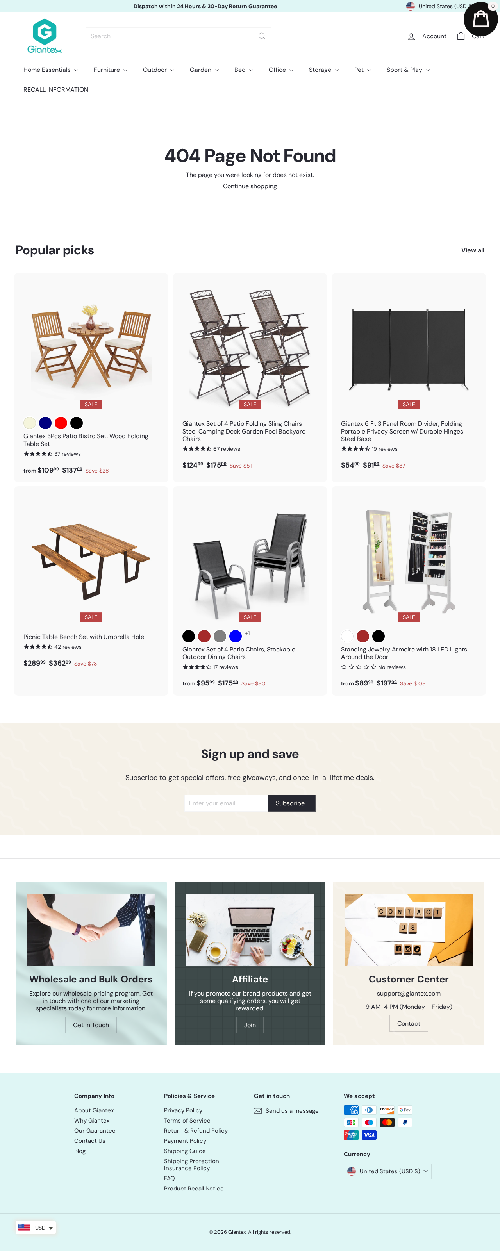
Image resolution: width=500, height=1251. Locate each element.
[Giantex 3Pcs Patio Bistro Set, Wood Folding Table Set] (91, 377)
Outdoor (155, 70)
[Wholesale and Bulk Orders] (91, 930)
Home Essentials (47, 70)
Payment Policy (185, 1141)
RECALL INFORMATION (55, 90)
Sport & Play (405, 70)
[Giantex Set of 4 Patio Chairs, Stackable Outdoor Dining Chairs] (250, 591)
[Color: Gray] (220, 636)
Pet (359, 70)
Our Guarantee (95, 1131)
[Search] (262, 36)
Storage (321, 70)
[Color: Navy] (45, 423)
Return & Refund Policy (196, 1131)
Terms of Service (187, 1120)
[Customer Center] (409, 930)
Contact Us (89, 1141)
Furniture (107, 70)
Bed (240, 70)
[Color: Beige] (29, 423)
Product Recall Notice (194, 1188)
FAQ (169, 1178)
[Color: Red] (61, 423)
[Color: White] (347, 636)
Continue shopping (250, 186)
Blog (80, 1151)
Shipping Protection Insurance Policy (191, 1164)
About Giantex (94, 1110)
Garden (201, 70)
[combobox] (178, 36)
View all (472, 250)
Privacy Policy (183, 1110)
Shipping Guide (185, 1151)
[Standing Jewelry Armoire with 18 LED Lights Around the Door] (408, 591)
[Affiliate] (250, 930)
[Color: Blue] (235, 636)
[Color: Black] (76, 423)
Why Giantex (91, 1120)
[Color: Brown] (204, 636)
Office (278, 70)
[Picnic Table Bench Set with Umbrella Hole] (91, 581)
